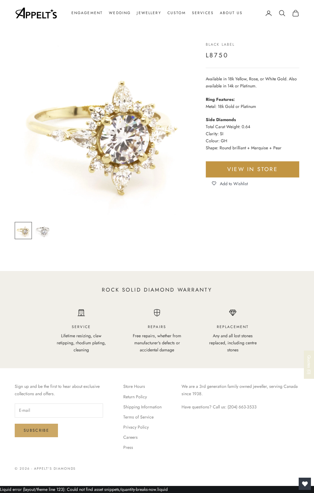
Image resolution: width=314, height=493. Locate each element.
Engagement (87, 13)
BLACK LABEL (220, 44)
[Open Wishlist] (305, 484)
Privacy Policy (136, 427)
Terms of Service (138, 417)
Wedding (120, 13)
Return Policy (135, 397)
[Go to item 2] (43, 230)
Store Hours (134, 386)
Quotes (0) (309, 364)
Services (203, 13)
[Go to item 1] (23, 230)
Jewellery (149, 13)
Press (128, 447)
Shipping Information (142, 407)
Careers (130, 437)
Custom (176, 13)
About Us (231, 13)
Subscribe (36, 430)
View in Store (252, 169)
